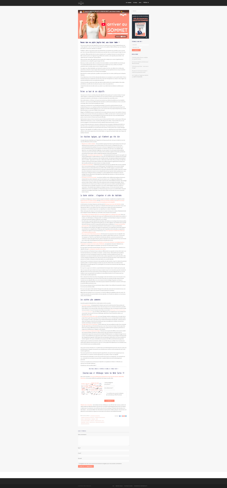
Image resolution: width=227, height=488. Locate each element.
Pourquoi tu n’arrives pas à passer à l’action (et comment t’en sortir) (139, 71)
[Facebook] (143, 2)
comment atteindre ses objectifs (87, 417)
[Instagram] (145, 2)
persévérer (83, 422)
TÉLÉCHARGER (135, 2)
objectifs (92, 420)
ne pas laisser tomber (85, 420)
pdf (103, 420)
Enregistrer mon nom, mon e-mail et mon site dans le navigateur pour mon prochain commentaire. (100, 463)
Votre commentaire (82, 434)
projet (87, 422)
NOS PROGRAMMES (128, 2)
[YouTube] (148, 2)
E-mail (79, 453)
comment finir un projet (100, 417)
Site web (80, 458)
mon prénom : (107, 384)
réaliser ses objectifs (100, 422)
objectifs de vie (98, 420)
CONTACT (140, 2)
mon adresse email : (109, 388)
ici (86, 409)
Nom (79, 448)
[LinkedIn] (146, 2)
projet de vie (92, 422)
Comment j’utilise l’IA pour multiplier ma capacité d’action (140, 58)
